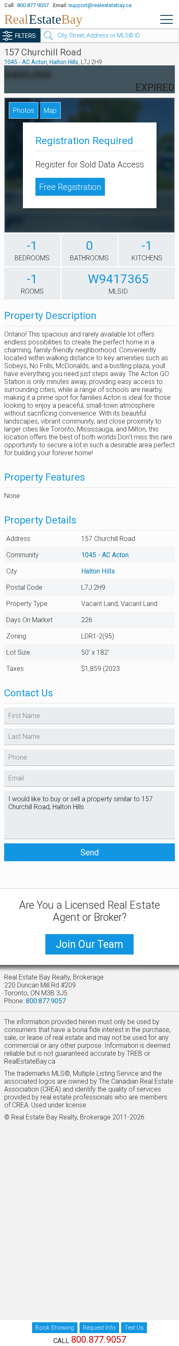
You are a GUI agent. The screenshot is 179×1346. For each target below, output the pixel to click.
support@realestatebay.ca (100, 5)
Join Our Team (89, 944)
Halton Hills (64, 62)
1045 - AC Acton (25, 62)
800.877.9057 (33, 5)
